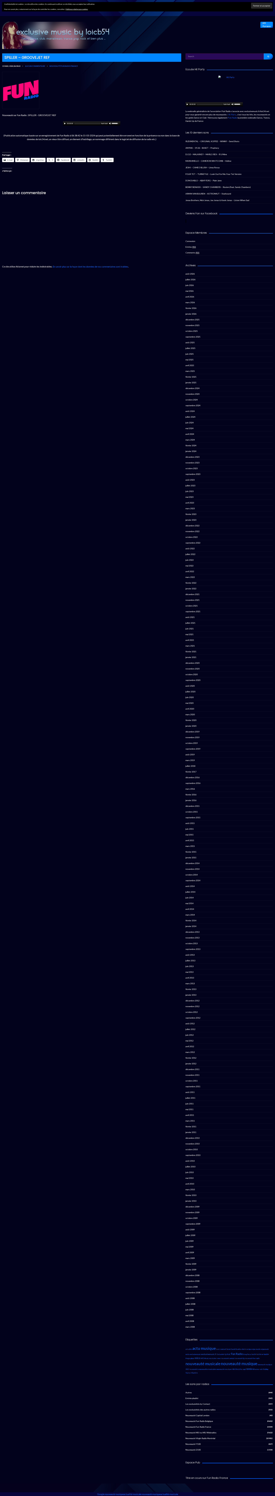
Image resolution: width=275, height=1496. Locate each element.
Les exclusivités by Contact (197, 1404)
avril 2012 (189, 1046)
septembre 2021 (192, 611)
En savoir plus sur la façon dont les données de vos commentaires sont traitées (90, 266)
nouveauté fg (239, 1358)
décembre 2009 (192, 1206)
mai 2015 (189, 834)
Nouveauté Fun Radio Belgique (199, 1421)
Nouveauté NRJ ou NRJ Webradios (200, 1432)
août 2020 (190, 686)
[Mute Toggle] (110, 123)
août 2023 (190, 480)
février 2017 (190, 771)
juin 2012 (189, 1035)
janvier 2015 (190, 857)
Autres (188, 1392)
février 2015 (190, 852)
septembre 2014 (192, 880)
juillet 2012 (190, 1029)
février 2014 (190, 920)
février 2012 (190, 1058)
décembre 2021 (192, 594)
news (219, 1358)
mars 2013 (190, 983)
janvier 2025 (190, 382)
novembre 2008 (192, 1281)
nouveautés (193, 1369)
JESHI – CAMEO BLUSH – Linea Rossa (202, 167)
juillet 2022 (190, 554)
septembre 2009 (192, 1224)
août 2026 (190, 274)
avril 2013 (189, 977)
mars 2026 (190, 302)
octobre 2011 (191, 1081)
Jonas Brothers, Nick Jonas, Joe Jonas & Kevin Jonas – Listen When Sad (217, 200)
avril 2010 (189, 1184)
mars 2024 (190, 440)
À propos (267, 26)
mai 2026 (189, 291)
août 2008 (190, 1298)
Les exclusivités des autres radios (200, 1409)
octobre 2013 (191, 943)
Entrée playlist (191, 1398)
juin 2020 (189, 697)
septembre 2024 (192, 405)
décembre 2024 (192, 388)
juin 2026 (189, 285)
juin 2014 (189, 897)
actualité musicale (132, 1494)
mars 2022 (190, 577)
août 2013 (190, 955)
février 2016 (190, 794)
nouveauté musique (239, 1363)
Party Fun (239, 1369)
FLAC (228, 1354)
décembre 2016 (192, 777)
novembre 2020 (192, 668)
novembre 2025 (192, 325)
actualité (188, 1349)
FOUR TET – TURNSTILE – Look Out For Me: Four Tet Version (213, 174)
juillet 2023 (190, 485)
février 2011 (190, 1126)
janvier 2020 (190, 726)
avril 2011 (189, 1115)
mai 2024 (189, 428)
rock (261, 1369)
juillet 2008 (190, 1304)
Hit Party (232, 114)
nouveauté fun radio (252, 1358)
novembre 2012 (192, 1006)
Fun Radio (237, 1353)
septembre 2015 (192, 817)
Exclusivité (220, 1354)
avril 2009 (189, 1252)
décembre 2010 (192, 1138)
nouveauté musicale (202, 1363)
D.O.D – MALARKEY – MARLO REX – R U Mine (206, 154)
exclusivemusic (195, 1354)
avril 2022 (189, 571)
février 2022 (190, 583)
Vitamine (194, 1373)
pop (244, 1369)
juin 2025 (189, 354)
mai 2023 (189, 497)
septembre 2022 (192, 543)
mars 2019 (190, 760)
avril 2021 (189, 640)
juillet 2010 (190, 1166)
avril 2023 (189, 502)
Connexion (190, 241)
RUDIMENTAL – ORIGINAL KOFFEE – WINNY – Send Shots (212, 141)
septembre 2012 (192, 1018)
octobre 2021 (191, 605)
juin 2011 (189, 1103)
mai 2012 (189, 1040)
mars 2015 (190, 846)
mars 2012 (190, 1052)
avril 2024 (189, 434)
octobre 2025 (191, 331)
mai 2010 (189, 1178)
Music (206, 1358)
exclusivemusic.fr (208, 1354)
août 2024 (190, 411)
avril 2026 (189, 296)
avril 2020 (189, 709)
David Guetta (236, 1349)
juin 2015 (189, 829)
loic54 (254, 1354)
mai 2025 (189, 359)
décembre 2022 (192, 525)
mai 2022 (189, 565)
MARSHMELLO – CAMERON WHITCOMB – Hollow (208, 161)
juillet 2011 (190, 1098)
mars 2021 (190, 646)
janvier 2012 (190, 1063)
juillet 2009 (190, 1235)
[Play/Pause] (65, 123)
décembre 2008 (192, 1275)
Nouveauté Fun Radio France (63, 66)
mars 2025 (190, 371)
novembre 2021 (192, 600)
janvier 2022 (190, 588)
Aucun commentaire (35, 66)
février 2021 (190, 651)
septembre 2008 (192, 1292)
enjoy (249, 1349)
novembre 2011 (192, 1075)
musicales (212, 1358)
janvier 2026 (190, 314)
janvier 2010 (190, 1201)
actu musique (204, 1348)
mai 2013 (189, 972)
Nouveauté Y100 (193, 1444)
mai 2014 (189, 903)
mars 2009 (190, 1258)
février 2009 (190, 1264)
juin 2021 (189, 628)
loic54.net (260, 1354)
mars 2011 (190, 1121)
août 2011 (190, 1092)
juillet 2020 (190, 691)
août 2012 (190, 1023)
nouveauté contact (227, 1358)
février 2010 (190, 1195)
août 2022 (190, 548)
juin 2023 (189, 491)
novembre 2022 (192, 531)
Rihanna (256, 1369)
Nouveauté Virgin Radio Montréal (200, 1438)
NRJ (233, 1369)
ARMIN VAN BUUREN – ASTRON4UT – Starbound (208, 193)
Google (100, 1494)
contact (223, 1349)
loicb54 (266, 1354)
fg (225, 1354)
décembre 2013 (192, 932)
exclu (187, 1354)
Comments (192, 252)
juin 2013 (189, 966)
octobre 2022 (191, 537)
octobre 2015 (191, 812)
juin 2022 (189, 560)
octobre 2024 (191, 399)
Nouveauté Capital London (197, 1415)
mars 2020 (190, 714)
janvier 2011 (190, 1132)
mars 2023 (190, 508)
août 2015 (190, 823)
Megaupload (189, 1358)
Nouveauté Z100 (193, 1449)
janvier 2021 (190, 657)
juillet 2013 (190, 960)
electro (244, 1349)
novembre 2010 (192, 1143)
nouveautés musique (224, 1369)
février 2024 (190, 445)
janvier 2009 (190, 1269)
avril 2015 (189, 840)
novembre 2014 (192, 869)
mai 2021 (189, 634)
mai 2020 (189, 703)
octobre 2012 (191, 1012)
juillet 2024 (190, 417)
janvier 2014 (190, 926)
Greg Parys (247, 1354)
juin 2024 (189, 422)
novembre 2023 (192, 462)
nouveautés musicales (207, 1369)
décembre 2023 (192, 457)
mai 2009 (189, 1246)
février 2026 (190, 308)
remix (249, 1368)
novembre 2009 (192, 1212)
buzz (218, 1349)
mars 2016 (190, 789)
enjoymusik (265, 1349)
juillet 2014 (190, 892)
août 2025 (190, 342)
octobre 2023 (191, 468)
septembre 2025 (192, 337)
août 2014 (190, 886)
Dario (228, 1349)
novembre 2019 (192, 737)
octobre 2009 (191, 1218)
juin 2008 (189, 1309)
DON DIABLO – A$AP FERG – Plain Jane (203, 180)
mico (197, 1358)
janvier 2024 (190, 451)
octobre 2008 (191, 1287)
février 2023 (190, 514)
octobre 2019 (191, 743)
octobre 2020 (191, 674)
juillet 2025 (190, 348)
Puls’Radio (232, 117)
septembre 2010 (192, 1155)
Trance (188, 1373)
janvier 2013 (190, 995)
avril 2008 (189, 1321)
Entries (190, 247)
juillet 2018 (190, 766)
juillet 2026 (190, 279)
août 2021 (190, 617)
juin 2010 (189, 1172)
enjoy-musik (255, 1349)
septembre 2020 (192, 680)
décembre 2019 (192, 731)
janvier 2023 (190, 520)
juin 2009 (189, 1241)
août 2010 (190, 1161)
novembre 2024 (192, 394)
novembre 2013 (192, 937)
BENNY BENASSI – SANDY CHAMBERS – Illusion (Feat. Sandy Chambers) (218, 187)
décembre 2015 (192, 806)
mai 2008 (189, 1315)
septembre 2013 (192, 949)
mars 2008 (190, 1327)
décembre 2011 (192, 1069)
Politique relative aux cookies (77, 9)
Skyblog (265, 1369)
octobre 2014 (191, 874)
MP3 (202, 1358)
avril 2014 (189, 909)
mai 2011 (189, 1109)
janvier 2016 (190, 800)
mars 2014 (190, 915)
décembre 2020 (192, 663)
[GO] (268, 56)
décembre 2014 (192, 863)
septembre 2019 (192, 749)
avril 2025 (189, 365)
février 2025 (190, 377)
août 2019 (190, 754)
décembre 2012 (192, 1000)
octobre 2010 (191, 1149)
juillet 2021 (190, 623)
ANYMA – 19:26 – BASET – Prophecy (202, 148)
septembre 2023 (192, 474)
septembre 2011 (192, 1086)
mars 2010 (190, 1189)
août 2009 (190, 1229)
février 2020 (190, 720)
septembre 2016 (192, 783)
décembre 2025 (192, 319)
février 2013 (190, 989)
